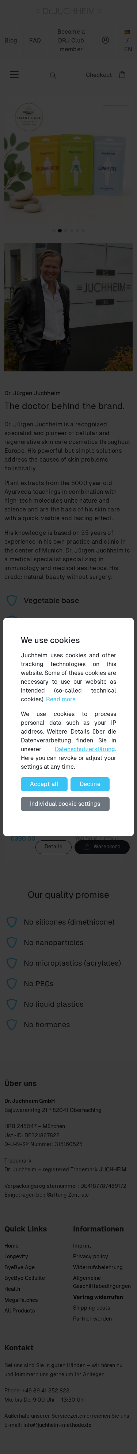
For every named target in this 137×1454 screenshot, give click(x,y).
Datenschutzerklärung (85, 749)
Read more (61, 699)
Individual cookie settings (65, 803)
